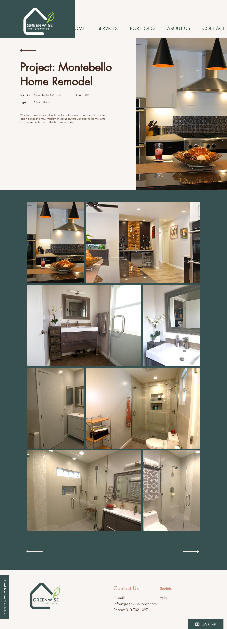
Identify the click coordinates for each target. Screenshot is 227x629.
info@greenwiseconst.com (135, 604)
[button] (4, 596)
